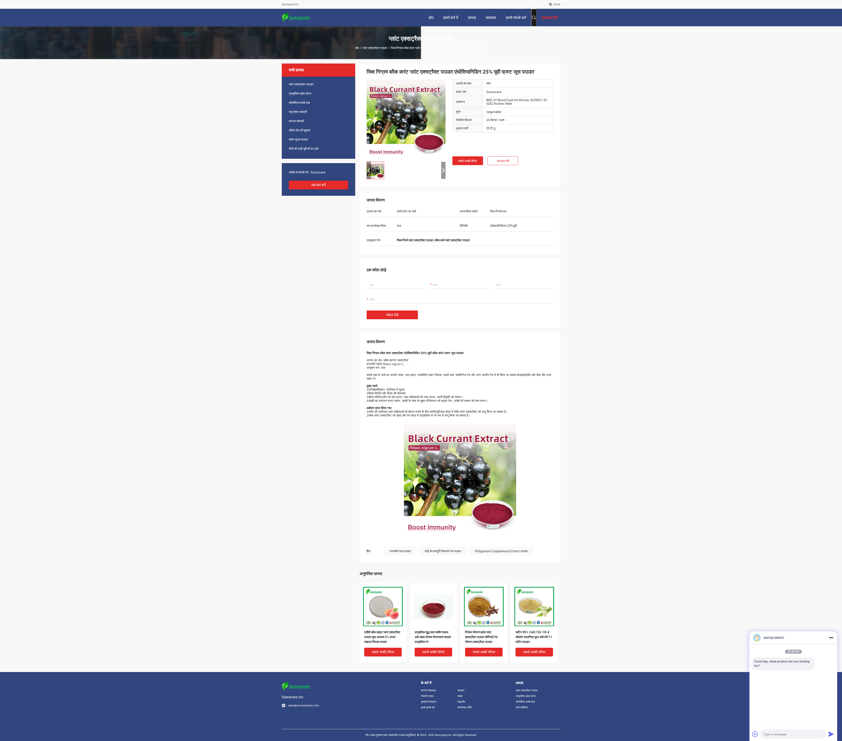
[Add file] (755, 734)
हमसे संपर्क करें (428, 707)
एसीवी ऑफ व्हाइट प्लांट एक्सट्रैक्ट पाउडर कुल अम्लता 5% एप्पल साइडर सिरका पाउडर (382, 637)
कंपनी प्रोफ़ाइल (428, 690)
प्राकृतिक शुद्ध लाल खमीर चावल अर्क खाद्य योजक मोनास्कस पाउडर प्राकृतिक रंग (433, 637)
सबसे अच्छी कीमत (467, 161)
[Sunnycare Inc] (296, 17)
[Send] (831, 734)
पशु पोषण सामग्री (298, 112)
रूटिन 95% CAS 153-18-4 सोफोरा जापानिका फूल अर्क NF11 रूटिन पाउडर (534, 637)
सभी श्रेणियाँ (522, 707)
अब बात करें (318, 185)
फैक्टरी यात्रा (427, 696)
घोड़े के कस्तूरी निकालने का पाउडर (443, 551)
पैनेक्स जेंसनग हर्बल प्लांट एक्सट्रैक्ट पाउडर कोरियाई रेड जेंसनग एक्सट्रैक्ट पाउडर (481, 637)
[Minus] (831, 637)
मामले (459, 696)
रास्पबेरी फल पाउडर (400, 551)
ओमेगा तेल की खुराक (299, 130)
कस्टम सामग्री (296, 121)
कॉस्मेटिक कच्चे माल (299, 102)
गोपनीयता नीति (464, 707)
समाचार (460, 690)
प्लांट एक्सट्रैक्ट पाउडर (374, 48)
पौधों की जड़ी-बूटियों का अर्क (303, 148)
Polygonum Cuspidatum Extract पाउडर (501, 551)
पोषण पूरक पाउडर (298, 139)
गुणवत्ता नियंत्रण (428, 701)
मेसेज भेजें (392, 315)
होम (357, 48)
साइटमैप (461, 701)
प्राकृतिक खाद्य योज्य (300, 93)
